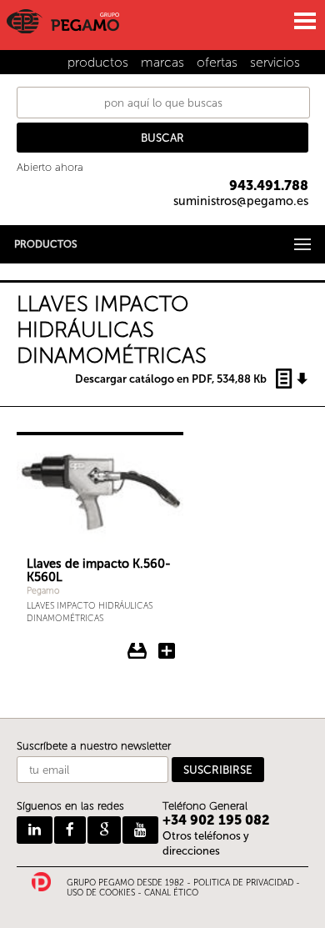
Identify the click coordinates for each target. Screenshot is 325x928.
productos (98, 62)
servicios (275, 62)
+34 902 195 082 (216, 820)
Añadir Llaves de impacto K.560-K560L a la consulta (166, 651)
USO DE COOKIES (101, 893)
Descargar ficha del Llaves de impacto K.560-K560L (137, 651)
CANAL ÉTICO (171, 893)
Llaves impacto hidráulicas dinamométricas (89, 612)
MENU (304, 21)
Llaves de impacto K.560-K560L (99, 570)
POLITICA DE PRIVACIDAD (243, 883)
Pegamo (43, 590)
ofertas (217, 62)
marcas (162, 62)
